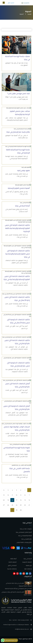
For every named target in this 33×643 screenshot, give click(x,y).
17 (16, 500)
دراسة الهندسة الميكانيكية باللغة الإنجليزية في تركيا (18, 151)
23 (20, 505)
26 (8, 505)
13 (3, 495)
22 (25, 505)
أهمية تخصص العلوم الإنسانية (19, 188)
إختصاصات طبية (28, 569)
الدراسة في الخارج (12, 565)
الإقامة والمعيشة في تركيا (25, 535)
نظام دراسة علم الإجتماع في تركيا (18, 132)
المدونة (21, 14)
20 (4, 500)
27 (4, 505)
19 (8, 500)
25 (12, 505)
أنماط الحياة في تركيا (22, 205)
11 (12, 495)
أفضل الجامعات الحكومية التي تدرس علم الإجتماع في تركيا (16, 407)
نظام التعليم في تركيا (26, 539)
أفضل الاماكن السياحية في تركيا (24, 532)
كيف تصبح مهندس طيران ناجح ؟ (18, 93)
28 (21, 510)
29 (16, 510)
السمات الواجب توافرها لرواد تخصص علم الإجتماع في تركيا (17, 428)
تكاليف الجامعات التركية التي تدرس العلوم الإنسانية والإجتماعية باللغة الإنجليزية (17, 228)
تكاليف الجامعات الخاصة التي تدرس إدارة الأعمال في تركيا (17, 298)
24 (16, 505)
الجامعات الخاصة (12, 562)
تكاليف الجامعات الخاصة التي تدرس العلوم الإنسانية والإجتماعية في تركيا (17, 278)
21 (29, 505)
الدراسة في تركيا (28, 558)
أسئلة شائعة (13, 558)
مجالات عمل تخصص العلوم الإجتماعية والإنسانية (20, 112)
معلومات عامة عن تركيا (26, 529)
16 (20, 500)
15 (25, 500)
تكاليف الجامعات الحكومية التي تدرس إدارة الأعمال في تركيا (18, 321)
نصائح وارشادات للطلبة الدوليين (24, 542)
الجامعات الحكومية (27, 562)
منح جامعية (29, 565)
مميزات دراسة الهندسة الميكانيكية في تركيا (17, 58)
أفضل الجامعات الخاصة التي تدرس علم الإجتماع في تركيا (17, 385)
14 (29, 500)
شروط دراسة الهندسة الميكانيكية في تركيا (16, 449)
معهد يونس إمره (23, 170)
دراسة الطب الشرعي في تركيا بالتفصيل (19, 470)
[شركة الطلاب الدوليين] (25, 2)
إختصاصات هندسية (11, 569)
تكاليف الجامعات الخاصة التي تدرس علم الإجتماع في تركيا (17, 342)
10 (16, 495)
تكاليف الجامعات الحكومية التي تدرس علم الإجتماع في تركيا (18, 364)
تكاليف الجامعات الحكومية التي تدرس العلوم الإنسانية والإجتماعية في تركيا (17, 253)
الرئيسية (29, 14)
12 (8, 495)
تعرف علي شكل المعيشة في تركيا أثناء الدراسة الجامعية (18, 588)
